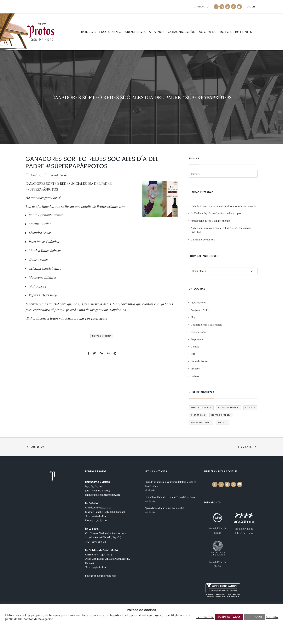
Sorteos (195, 376)
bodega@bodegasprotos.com (100, 575)
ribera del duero (201, 422)
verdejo (222, 422)
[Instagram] (221, 6)
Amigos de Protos (200, 309)
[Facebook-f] (216, 6)
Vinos (159, 32)
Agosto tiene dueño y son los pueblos (210, 220)
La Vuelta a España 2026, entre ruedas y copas (216, 213)
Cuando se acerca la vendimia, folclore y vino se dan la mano (223, 206)
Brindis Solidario (228, 407)
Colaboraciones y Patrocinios (206, 324)
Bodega (88, 32)
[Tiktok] (227, 6)
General (195, 346)
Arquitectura (138, 32)
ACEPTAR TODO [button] (229, 617)
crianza (250, 407)
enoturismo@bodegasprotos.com (102, 494)
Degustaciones (198, 331)
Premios (195, 368)
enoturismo (198, 415)
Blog (193, 317)
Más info (272, 617)
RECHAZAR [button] (254, 617)
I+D (193, 353)
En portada (197, 339)
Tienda (245, 32)
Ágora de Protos (215, 32)
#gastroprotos (198, 302)
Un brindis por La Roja (203, 239)
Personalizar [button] (205, 617)
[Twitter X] (233, 6)
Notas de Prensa (58, 175)
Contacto (201, 7)
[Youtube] (239, 6)
